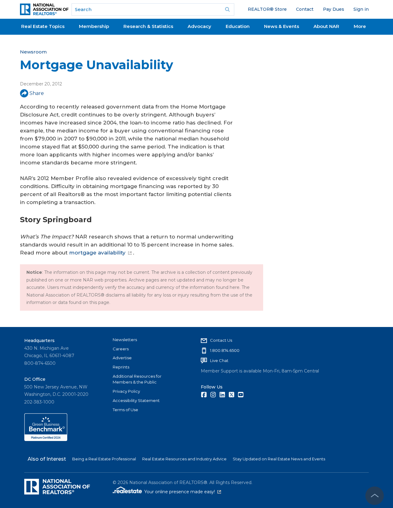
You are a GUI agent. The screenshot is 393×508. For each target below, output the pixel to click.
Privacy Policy (126, 391)
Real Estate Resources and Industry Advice (184, 458)
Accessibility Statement (136, 400)
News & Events (281, 26)
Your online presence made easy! (182, 491)
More (360, 26)
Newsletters (125, 339)
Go (227, 9)
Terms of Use (125, 409)
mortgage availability (97, 253)
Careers (121, 348)
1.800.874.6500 (224, 350)
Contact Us (221, 340)
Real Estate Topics (42, 26)
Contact (304, 9)
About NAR (326, 26)
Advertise (122, 357)
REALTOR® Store (267, 9)
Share (36, 93)
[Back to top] (374, 495)
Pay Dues (333, 9)
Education (238, 26)
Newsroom (33, 52)
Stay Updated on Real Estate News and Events (279, 458)
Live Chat (219, 360)
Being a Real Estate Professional (104, 458)
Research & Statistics (148, 26)
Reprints (121, 366)
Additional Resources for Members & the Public (137, 379)
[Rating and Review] (45, 439)
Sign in (361, 9)
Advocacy (199, 26)
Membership (94, 26)
